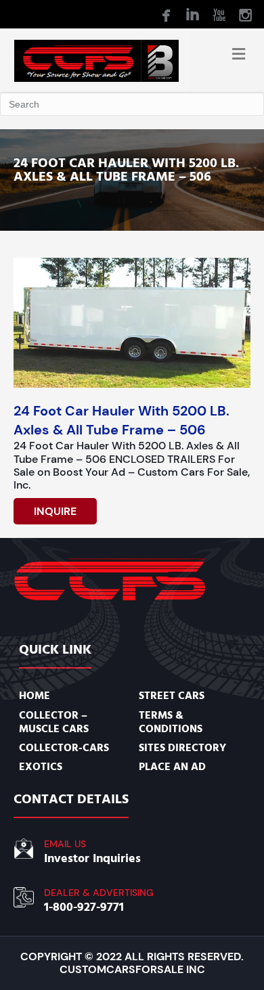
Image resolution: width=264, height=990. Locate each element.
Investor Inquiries (92, 858)
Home (34, 695)
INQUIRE (55, 511)
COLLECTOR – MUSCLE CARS (54, 722)
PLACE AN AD (172, 766)
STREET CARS (171, 695)
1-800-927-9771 (84, 907)
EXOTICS (40, 766)
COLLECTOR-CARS (64, 747)
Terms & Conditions (170, 722)
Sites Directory (182, 747)
